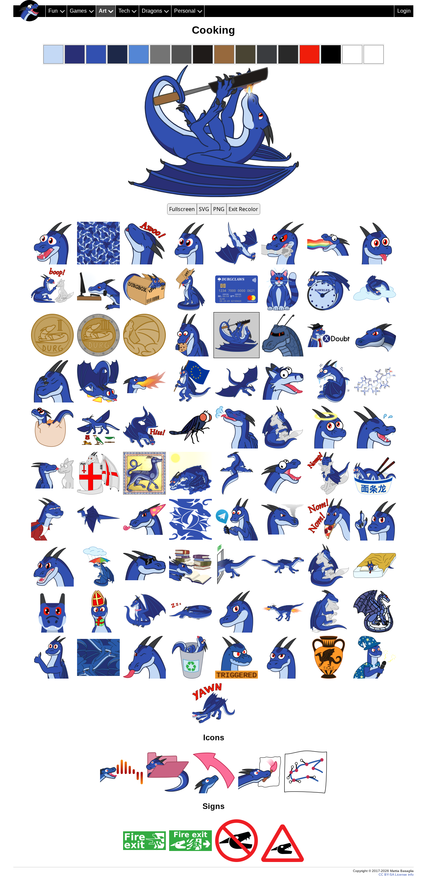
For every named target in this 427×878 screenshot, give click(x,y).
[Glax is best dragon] (29, 10)
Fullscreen (182, 209)
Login (404, 11)
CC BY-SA (386, 874)
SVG (204, 209)
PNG (219, 209)
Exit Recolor (243, 209)
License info (404, 874)
